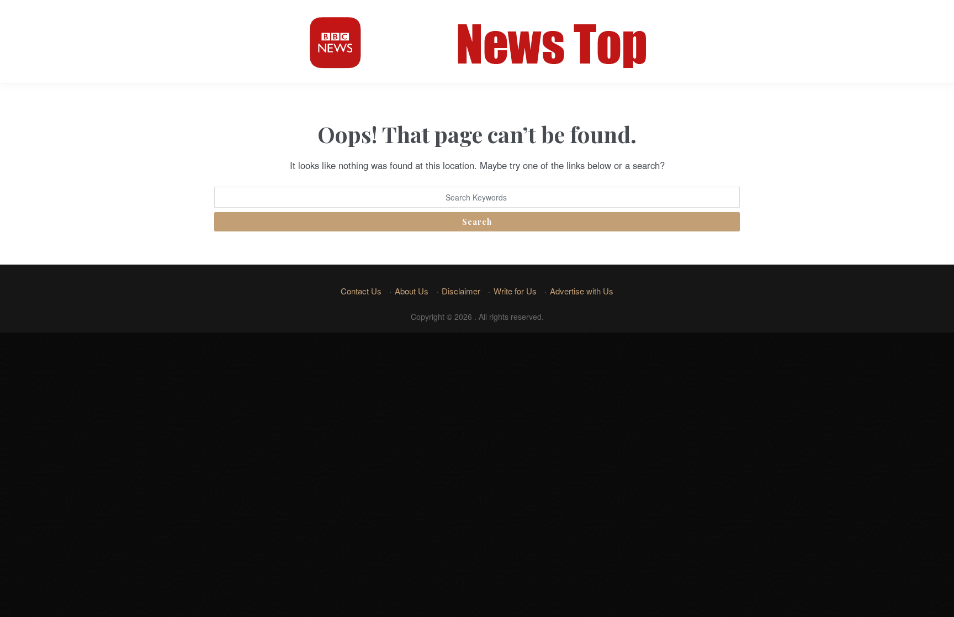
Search (477, 222)
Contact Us (361, 291)
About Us (411, 291)
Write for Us (515, 291)
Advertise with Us (581, 291)
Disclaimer (461, 291)
